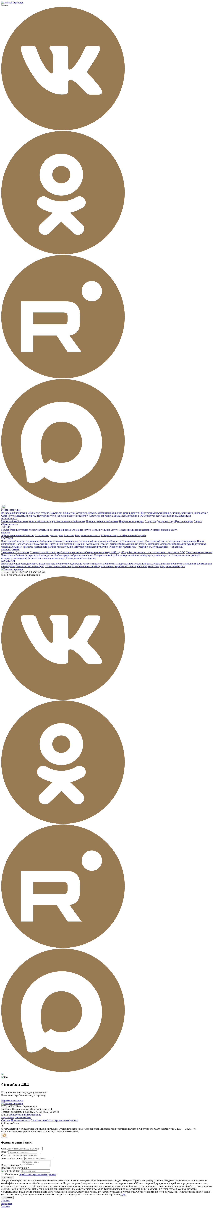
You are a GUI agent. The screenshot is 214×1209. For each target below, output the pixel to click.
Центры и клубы (184, 521)
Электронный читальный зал (94, 541)
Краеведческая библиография (54, 555)
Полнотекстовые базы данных (32, 544)
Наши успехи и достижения (178, 513)
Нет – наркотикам (173, 546)
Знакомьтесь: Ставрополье (15, 552)
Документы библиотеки (62, 513)
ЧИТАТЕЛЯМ (9, 518)
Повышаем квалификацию (30, 566)
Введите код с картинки (15, 1168)
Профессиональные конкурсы (61, 566)
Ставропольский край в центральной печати (118, 555)
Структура (81, 513)
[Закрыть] (4, 1135)
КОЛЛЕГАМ (8, 560)
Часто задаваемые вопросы (22, 515)
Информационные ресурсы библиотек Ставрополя (145, 544)
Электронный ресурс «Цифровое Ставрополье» (170, 541)
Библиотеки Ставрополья (116, 563)
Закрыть (5, 1200)
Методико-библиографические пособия (115, 566)
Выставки (69, 535)
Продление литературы (131, 521)
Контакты (22, 521)
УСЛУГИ (6, 527)
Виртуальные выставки (87, 535)
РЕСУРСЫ (7, 538)
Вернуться (6, 1203)
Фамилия (7, 1148)
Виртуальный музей (152, 513)
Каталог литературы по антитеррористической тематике (78, 546)
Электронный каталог (13, 541)
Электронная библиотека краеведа (19, 555)
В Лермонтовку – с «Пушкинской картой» (123, 535)
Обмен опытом (85, 566)
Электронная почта (12, 1158)
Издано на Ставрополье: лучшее (127, 541)
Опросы (198, 521)
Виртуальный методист (172, 566)
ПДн (122, 1194)
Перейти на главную (12, 1100)
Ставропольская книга (72, 552)
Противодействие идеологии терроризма (91, 515)
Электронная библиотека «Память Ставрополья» (52, 541)
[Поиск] (9, 507)
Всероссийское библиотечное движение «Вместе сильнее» (70, 563)
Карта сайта (7, 1117)
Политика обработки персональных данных (54, 1120)
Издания (79, 544)
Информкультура (182, 544)
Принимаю (7, 1197)
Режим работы (9, 521)
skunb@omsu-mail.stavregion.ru (25, 1114)
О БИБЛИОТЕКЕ (10, 510)
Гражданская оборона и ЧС (128, 515)
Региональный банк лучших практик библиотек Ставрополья (163, 563)
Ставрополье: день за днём (49, 535)
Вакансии (185, 515)
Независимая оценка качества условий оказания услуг (148, 529)
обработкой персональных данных (37, 1174)
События (29, 535)
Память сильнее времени (199, 552)
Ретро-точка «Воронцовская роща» (46, 558)
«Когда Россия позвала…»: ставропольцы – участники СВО (153, 552)
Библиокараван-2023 (148, 566)
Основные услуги (81, 529)
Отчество (6, 1155)
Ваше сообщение (11, 1165)
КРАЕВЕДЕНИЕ (10, 549)
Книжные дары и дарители (125, 513)
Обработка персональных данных (162, 515)
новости (5, 532)
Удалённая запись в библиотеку (68, 521)
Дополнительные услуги (105, 529)
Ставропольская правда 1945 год (102, 552)
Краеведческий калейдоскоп (81, 558)
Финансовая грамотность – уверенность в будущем (136, 546)
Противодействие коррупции (53, 515)
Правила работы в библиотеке (102, 521)
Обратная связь (9, 524)
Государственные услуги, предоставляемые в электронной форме (36, 529)
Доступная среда (166, 521)
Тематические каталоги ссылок (101, 544)
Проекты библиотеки (99, 513)
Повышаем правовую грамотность (28, 546)
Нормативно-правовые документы (19, 563)
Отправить (8, 1177)
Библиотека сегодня (38, 513)
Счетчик (5, 1120)
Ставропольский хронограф (45, 552)
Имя (4, 1152)
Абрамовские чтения (82, 555)
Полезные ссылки (20, 1120)
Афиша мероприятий (12, 535)
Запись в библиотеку (40, 521)
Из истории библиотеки (14, 513)
